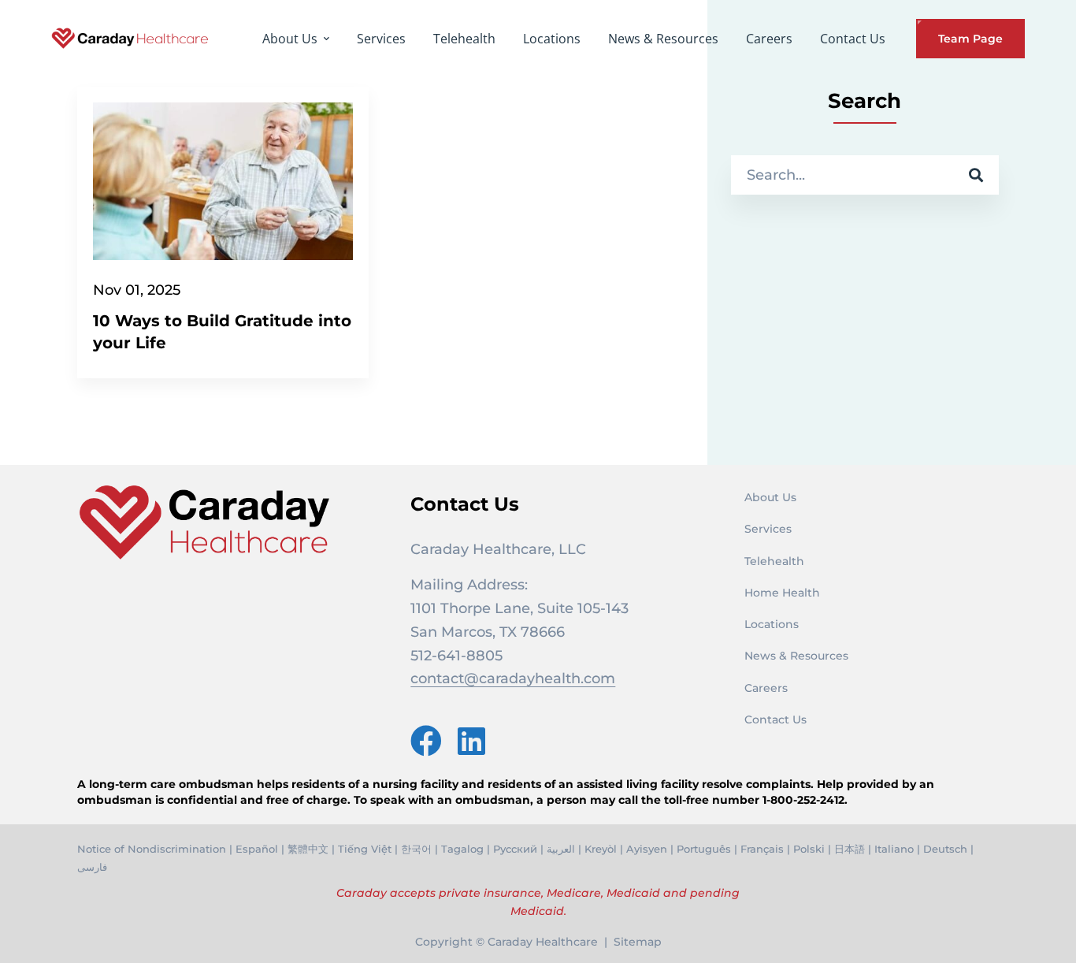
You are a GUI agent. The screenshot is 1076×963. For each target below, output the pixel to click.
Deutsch (945, 848)
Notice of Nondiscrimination (151, 848)
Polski (809, 848)
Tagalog (462, 848)
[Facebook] (426, 740)
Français (762, 848)
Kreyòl (600, 848)
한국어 (416, 848)
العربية (561, 848)
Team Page (970, 39)
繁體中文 (308, 848)
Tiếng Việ (363, 848)
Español (257, 848)
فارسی (92, 867)
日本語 (849, 848)
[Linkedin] (471, 740)
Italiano (894, 848)
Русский (515, 848)
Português (704, 848)
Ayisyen (646, 848)
